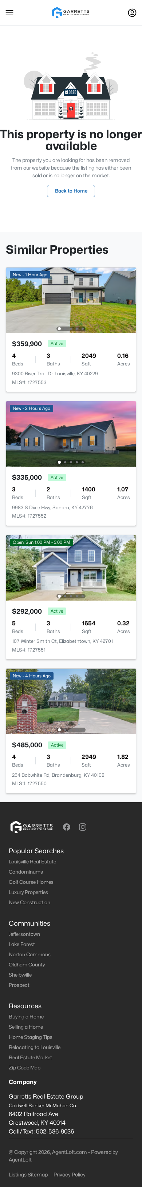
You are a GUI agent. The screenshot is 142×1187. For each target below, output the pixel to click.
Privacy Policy (70, 1174)
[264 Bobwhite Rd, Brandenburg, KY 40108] (71, 700)
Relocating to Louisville (34, 1047)
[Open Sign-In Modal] (132, 13)
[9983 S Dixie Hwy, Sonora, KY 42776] (71, 433)
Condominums (26, 872)
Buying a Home (26, 1017)
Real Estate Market (30, 1057)
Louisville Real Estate (32, 861)
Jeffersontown (24, 934)
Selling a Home (26, 1027)
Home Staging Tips (30, 1037)
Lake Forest (22, 944)
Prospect (19, 985)
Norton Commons (30, 954)
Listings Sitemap (28, 1174)
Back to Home (71, 191)
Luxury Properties (28, 892)
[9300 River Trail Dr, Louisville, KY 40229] (71, 299)
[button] (9, 12)
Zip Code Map (24, 1068)
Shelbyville (20, 975)
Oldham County (27, 965)
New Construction (29, 902)
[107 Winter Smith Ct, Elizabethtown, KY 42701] (71, 567)
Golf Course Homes (31, 882)
